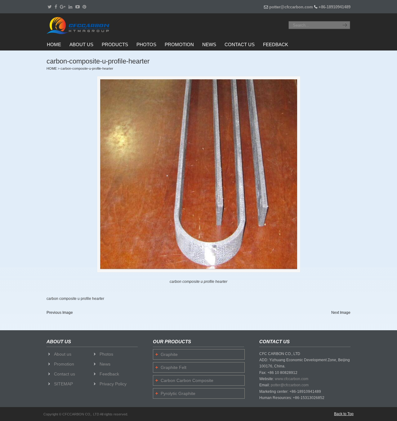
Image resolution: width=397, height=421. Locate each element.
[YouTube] (77, 7)
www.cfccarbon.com (291, 379)
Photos (106, 354)
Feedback (109, 373)
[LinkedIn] (70, 7)
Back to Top (344, 414)
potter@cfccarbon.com (291, 7)
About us (62, 354)
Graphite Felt (173, 367)
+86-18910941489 (334, 7)
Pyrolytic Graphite (178, 393)
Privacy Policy (113, 383)
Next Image (340, 312)
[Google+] (62, 7)
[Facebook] (56, 7)
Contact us (64, 373)
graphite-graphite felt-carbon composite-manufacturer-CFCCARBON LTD (86, 25)
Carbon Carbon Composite (187, 380)
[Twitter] (49, 7)
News (105, 364)
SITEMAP (63, 383)
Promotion (64, 364)
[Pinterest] (84, 7)
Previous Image (60, 312)
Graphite (169, 354)
